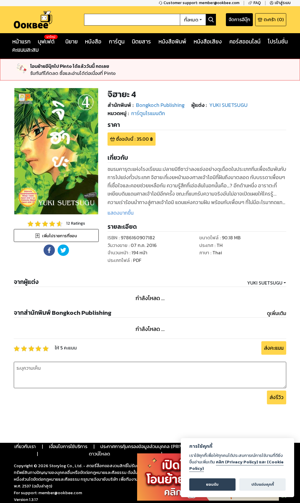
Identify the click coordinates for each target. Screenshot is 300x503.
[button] (49, 250)
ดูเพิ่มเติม (276, 313)
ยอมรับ (212, 484)
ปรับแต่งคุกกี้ (262, 484)
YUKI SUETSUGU (264, 282)
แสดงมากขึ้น (121, 213)
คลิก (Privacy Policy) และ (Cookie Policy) (236, 465)
